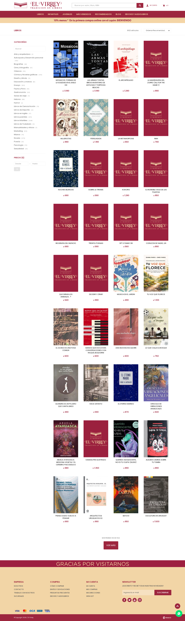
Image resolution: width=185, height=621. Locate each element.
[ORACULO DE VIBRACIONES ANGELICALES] (156, 382)
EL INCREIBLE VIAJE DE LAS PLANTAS (156, 191)
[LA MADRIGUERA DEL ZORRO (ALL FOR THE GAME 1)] (156, 59)
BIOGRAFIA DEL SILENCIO (66, 243)
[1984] (156, 117)
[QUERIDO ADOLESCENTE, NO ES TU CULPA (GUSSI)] (126, 438)
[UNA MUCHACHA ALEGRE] (126, 326)
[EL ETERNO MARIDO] (126, 382)
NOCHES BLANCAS (66, 190)
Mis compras (91, 589)
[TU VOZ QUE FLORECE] (156, 273)
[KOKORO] (126, 168)
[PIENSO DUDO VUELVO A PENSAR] (65, 494)
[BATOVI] (126, 494)
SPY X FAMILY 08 (126, 243)
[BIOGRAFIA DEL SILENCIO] (65, 222)
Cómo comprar (57, 586)
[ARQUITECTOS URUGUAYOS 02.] (96, 494)
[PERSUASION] (96, 117)
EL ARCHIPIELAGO (126, 80)
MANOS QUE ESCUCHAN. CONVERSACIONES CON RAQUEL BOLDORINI (95, 350)
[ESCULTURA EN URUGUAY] (156, 494)
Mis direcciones (93, 593)
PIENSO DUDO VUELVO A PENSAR (66, 517)
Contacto (19, 589)
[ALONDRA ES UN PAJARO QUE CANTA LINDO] (65, 382)
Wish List (90, 596)
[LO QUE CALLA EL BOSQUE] (156, 326)
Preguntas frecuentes (60, 593)
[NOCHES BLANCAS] (65, 168)
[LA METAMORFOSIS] (126, 117)
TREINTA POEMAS (96, 243)
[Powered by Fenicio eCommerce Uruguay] (167, 618)
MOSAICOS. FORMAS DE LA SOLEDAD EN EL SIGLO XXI (66, 82)
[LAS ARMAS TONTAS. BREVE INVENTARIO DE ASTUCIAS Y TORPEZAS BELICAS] (96, 59)
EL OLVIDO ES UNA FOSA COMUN (66, 349)
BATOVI (126, 516)
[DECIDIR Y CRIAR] (96, 273)
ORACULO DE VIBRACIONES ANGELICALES (156, 406)
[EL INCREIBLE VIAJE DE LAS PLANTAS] (156, 168)
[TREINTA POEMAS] (96, 222)
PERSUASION (95, 138)
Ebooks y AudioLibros (136, 14)
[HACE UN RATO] (96, 382)
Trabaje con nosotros (24, 593)
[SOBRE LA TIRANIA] (96, 168)
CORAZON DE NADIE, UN (156, 243)
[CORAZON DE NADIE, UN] (156, 222)
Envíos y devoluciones (60, 589)
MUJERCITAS (66, 138)
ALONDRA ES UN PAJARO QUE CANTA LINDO (65, 405)
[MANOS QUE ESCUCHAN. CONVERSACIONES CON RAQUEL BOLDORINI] (96, 326)
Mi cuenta (90, 586)
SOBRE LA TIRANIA (95, 190)
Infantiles (53, 14)
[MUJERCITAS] (65, 117)
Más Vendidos (83, 14)
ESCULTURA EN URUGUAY (156, 516)
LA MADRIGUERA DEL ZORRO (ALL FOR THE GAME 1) (156, 82)
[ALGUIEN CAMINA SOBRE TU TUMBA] (156, 438)
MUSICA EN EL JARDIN (126, 294)
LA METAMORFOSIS (126, 138)
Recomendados (103, 14)
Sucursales (19, 596)
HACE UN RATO (96, 404)
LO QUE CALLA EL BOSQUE (156, 348)
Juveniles (67, 14)
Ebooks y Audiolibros (59, 596)
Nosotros (18, 586)
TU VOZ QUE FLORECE (156, 294)
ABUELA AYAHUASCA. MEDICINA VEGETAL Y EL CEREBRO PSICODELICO (66, 462)
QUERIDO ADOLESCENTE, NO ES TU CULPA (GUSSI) (126, 461)
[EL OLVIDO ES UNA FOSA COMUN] (65, 326)
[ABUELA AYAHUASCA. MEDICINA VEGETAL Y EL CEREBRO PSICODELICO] (65, 438)
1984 (156, 138)
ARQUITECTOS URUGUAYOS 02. (96, 517)
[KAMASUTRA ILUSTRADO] (96, 438)
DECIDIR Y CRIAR (96, 294)
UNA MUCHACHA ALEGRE (126, 348)
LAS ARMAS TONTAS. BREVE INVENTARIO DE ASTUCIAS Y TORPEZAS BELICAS (96, 84)
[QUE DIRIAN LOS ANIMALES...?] (65, 273)
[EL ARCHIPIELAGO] (126, 59)
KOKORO (126, 190)
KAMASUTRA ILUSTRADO (96, 460)
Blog (118, 14)
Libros (40, 14)
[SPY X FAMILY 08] (126, 222)
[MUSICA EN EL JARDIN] (126, 273)
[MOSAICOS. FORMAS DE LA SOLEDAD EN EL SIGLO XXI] (65, 59)
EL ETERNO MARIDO (126, 404)
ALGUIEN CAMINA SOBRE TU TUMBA (156, 461)
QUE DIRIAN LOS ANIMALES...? (65, 295)
